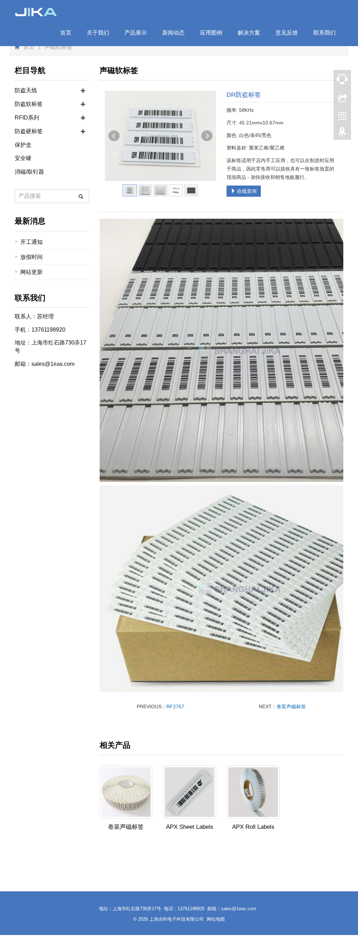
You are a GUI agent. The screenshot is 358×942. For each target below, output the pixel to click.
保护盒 (23, 145)
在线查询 (246, 191)
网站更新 (31, 272)
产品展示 (135, 33)
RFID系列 (27, 118)
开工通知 (31, 242)
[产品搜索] (81, 196)
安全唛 (23, 158)
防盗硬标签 (29, 131)
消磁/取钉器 (29, 172)
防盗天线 (26, 90)
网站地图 (216, 919)
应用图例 (211, 33)
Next (207, 136)
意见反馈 (286, 33)
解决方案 (249, 33)
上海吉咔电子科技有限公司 (176, 919)
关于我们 (98, 33)
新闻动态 (173, 33)
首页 (65, 33)
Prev (114, 136)
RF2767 (175, 706)
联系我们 (324, 33)
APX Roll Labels (253, 827)
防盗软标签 (29, 104)
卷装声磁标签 (291, 706)
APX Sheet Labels (189, 827)
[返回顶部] (342, 134)
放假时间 (31, 257)
